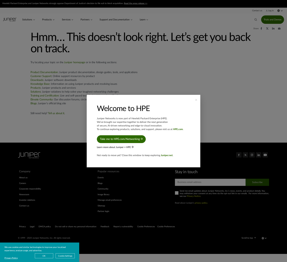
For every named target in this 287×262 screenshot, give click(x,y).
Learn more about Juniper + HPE (114, 147)
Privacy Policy (11, 258)
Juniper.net (167, 155)
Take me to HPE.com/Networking (120, 139)
